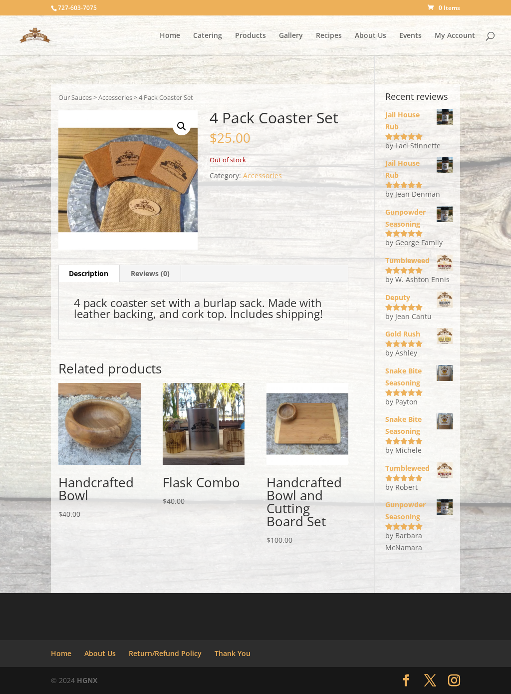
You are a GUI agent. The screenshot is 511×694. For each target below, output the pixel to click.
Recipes (329, 36)
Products (250, 36)
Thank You (233, 653)
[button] (182, 126)
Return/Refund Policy (165, 653)
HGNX (87, 680)
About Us (370, 36)
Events (410, 36)
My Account (455, 36)
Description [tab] (88, 273)
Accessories (115, 97)
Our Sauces (75, 97)
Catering (207, 36)
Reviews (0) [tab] (150, 273)
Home (170, 36)
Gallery (291, 36)
